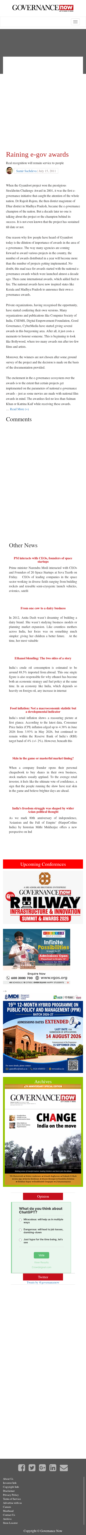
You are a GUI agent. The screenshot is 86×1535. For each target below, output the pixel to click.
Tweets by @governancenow (43, 1282)
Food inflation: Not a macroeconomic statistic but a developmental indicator (43, 710)
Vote (41, 1255)
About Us (8, 1479)
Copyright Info (11, 1487)
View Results (41, 1262)
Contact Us (9, 1515)
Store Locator (10, 1523)
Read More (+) (19, 409)
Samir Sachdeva (26, 171)
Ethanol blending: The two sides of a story (43, 658)
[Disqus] (43, 474)
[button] (9, 897)
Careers (7, 1507)
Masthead (8, 1511)
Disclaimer (9, 1491)
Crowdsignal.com (41, 1267)
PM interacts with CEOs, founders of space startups (43, 560)
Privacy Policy (11, 1495)
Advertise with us (12, 1503)
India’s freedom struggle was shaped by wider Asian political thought (43, 810)
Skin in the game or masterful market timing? (43, 758)
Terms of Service (12, 1499)
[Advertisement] (43, 103)
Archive (7, 1519)
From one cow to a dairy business (43, 608)
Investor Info (10, 1483)
